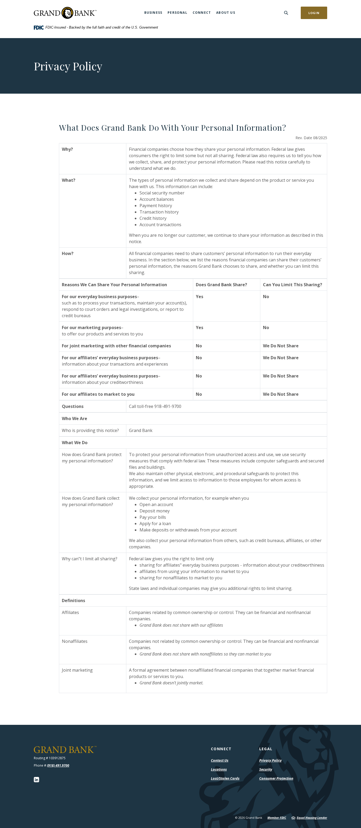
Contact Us (219, 760)
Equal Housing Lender (312, 818)
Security (265, 769)
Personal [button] (177, 12)
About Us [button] (225, 12)
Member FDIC (276, 818)
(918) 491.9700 (58, 765)
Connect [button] (202, 12)
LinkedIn (36, 779)
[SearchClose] (286, 13)
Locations (219, 769)
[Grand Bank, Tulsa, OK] (65, 13)
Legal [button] (266, 748)
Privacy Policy (270, 760)
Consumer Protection (276, 778)
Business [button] (153, 12)
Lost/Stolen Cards (225, 778)
